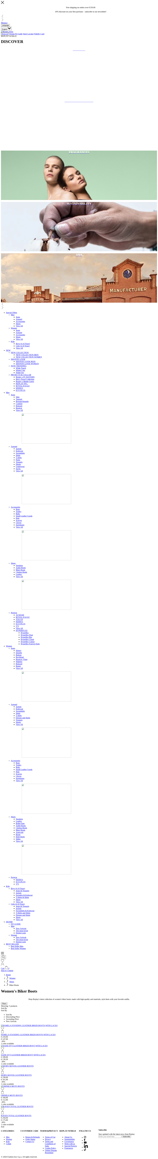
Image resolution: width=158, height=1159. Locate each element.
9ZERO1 (19, 388)
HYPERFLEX (22, 630)
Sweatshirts (20, 453)
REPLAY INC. (22, 384)
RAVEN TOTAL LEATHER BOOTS (16, 1116)
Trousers (19, 462)
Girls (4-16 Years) (23, 346)
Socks (18, 469)
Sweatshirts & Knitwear (25, 911)
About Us (68, 1137)
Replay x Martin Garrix (25, 381)
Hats (17, 518)
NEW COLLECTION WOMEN (29, 357)
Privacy (48, 1139)
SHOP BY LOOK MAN (25, 361)
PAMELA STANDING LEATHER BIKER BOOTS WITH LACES (28, 1035)
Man (12, 926)
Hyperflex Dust (27, 635)
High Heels (20, 837)
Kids (13, 341)
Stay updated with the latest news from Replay (117, 1134)
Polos (18, 460)
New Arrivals (21, 928)
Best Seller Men (17, 946)
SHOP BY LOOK (18, 359)
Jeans (18, 317)
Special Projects (70, 1146)
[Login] (2, 965)
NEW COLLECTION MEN (27, 355)
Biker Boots (20, 570)
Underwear (20, 466)
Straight (19, 653)
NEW (8, 350)
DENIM (9, 922)
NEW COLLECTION (20, 353)
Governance (69, 1141)
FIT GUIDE (16, 924)
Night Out (20, 373)
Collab (8, 1144)
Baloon (18, 655)
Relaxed (19, 406)
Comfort (19, 404)
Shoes (18, 324)
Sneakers (19, 565)
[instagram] (85, 1137)
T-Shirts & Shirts (22, 897)
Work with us (69, 1144)
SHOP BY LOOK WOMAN (27, 364)
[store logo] (7, 32)
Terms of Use (50, 1137)
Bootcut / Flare (21, 659)
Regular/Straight (22, 401)
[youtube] (85, 1143)
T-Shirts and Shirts (23, 913)
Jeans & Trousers (22, 891)
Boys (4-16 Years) (23, 344)
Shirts (18, 455)
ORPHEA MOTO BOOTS (12, 1095)
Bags (18, 509)
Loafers (19, 574)
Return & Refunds (32, 1137)
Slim (17, 397)
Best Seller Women (18, 948)
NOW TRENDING (19, 366)
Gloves (18, 523)
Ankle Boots (21, 568)
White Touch (21, 368)
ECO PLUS (20, 390)
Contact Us (29, 1141)
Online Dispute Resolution (51, 1151)
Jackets (18, 449)
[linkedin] (86, 1147)
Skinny (18, 650)
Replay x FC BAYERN (25, 377)
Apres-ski (19, 832)
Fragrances (68, 1148)
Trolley (18, 512)
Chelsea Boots (21, 572)
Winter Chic (20, 370)
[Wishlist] (2, 961)
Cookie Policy (50, 1148)
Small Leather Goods (24, 516)
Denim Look (21, 933)
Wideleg (19, 662)
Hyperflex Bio (26, 637)
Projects (14, 613)
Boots (18, 835)
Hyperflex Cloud (27, 639)
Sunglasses (20, 525)
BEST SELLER (12, 944)
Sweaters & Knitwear (24, 895)
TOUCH (19, 619)
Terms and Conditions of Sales (50, 1143)
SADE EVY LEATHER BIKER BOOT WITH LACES (23, 1055)
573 (17, 626)
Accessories (20, 321)
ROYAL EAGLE (23, 386)
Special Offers (11, 313)
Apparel (19, 319)
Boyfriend (20, 657)
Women (14, 328)
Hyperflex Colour (28, 642)
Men (12, 315)
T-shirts (19, 458)
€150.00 (92, 7)
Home (8, 975)
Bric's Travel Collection (25, 379)
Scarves (19, 520)
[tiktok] (85, 1150)
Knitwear (19, 451)
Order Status (30, 1139)
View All (19, 326)
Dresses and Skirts (23, 718)
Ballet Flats (20, 823)
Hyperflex (25, 633)
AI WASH (20, 615)
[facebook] (84, 1140)
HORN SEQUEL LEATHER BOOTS (16, 1075)
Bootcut (19, 408)
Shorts (18, 464)
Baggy (18, 666)
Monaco (4, 23)
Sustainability (69, 1139)
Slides (18, 839)
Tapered (19, 399)
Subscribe (126, 1137)
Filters (4, 1004)
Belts (18, 514)
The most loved (22, 931)
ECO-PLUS (20, 882)
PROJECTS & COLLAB (21, 375)
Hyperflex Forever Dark (30, 644)
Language (5, 25)
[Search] (3, 957)
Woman (14, 935)
